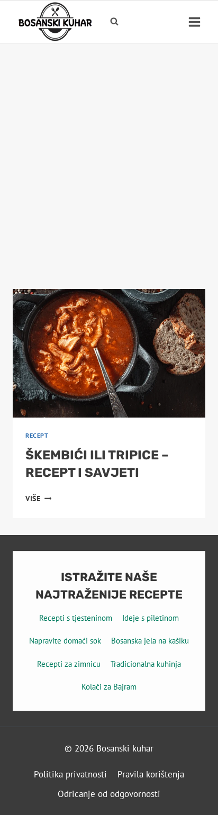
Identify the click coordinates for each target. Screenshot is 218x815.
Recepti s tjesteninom (75, 618)
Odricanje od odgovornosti (109, 794)
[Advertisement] (109, 158)
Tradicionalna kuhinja (146, 664)
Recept (37, 435)
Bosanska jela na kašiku (150, 641)
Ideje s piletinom (150, 618)
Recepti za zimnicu (69, 664)
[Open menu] (194, 21)
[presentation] (109, 353)
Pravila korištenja (150, 774)
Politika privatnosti (70, 774)
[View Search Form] (114, 21)
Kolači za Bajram (109, 687)
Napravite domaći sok (65, 641)
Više (38, 498)
